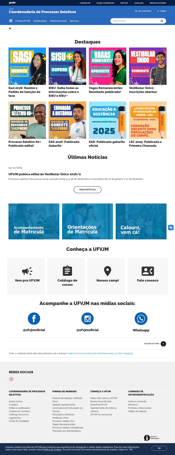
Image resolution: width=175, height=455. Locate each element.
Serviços (74, 21)
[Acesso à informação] (152, 438)
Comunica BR (85, 3)
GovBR (12, 3)
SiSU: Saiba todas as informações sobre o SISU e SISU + (64, 91)
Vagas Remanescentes (63, 424)
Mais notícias (87, 189)
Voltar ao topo (151, 344)
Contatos (13, 404)
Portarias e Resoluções (139, 408)
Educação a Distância (63, 414)
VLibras (163, 11)
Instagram (11, 379)
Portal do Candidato (19, 421)
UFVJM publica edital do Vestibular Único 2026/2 (44, 174)
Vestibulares (40, 21)
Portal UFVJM (22, 21)
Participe (124, 3)
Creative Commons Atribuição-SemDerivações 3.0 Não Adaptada (99, 353)
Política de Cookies (52, 449)
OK (159, 448)
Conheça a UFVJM (100, 391)
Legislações (15, 418)
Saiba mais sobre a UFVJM (103, 398)
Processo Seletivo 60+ (63, 421)
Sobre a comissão (137, 401)
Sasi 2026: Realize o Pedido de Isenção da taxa (24, 91)
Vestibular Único (60, 418)
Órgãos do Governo (158, 3)
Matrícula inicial (58, 21)
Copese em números (19, 411)
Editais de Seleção (137, 411)
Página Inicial (10, 28)
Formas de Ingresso (64, 391)
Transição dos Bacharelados (66, 431)
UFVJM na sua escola (101, 414)
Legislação (138, 3)
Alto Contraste (144, 11)
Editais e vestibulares (19, 408)
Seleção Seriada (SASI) (63, 404)
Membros (133, 404)
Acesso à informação (105, 3)
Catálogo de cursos (67, 280)
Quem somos (16, 401)
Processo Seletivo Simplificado (68, 427)
